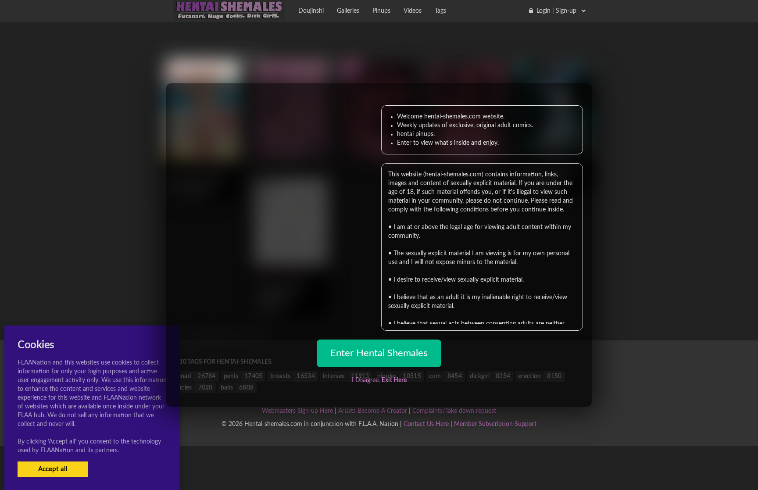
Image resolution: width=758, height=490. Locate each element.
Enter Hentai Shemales (379, 353)
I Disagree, (379, 380)
